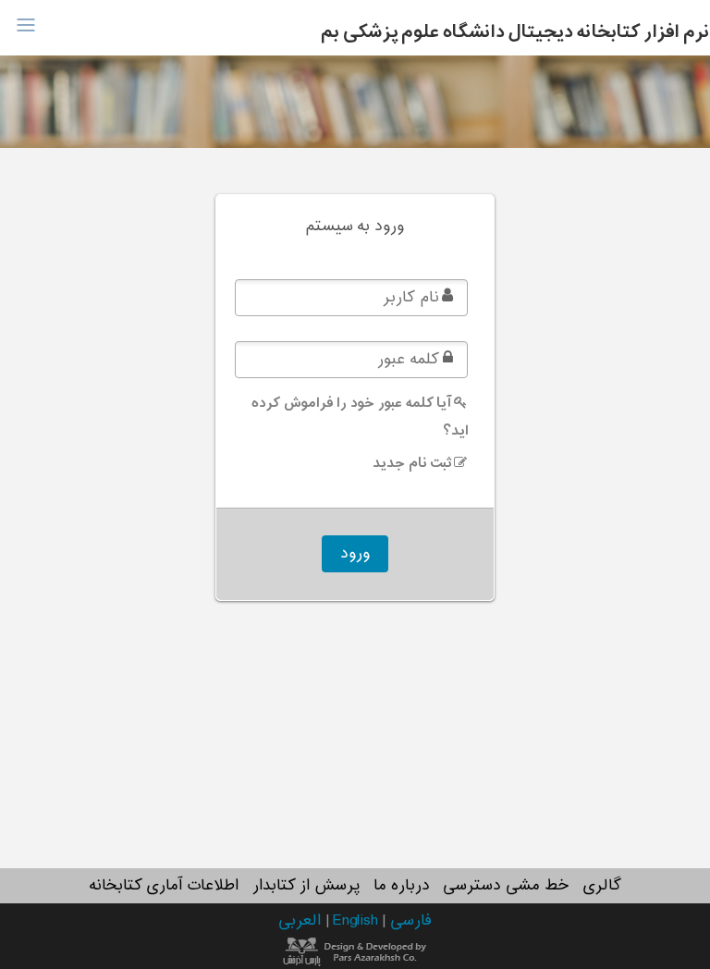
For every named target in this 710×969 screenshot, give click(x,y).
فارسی (411, 921)
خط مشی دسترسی (506, 886)
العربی (301, 921)
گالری (601, 886)
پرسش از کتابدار (306, 886)
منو (25, 25)
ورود (355, 554)
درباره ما (401, 886)
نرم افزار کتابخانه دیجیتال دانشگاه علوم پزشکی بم (515, 32)
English (357, 921)
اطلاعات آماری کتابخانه (164, 886)
